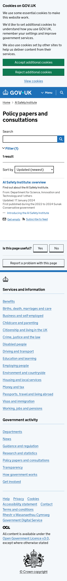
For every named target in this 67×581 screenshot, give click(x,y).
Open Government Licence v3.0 (26, 538)
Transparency (13, 467)
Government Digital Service (22, 520)
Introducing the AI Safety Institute (28, 213)
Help (6, 499)
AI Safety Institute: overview (24, 182)
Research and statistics (20, 453)
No (59, 248)
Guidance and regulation (20, 446)
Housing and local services (22, 380)
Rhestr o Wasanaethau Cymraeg (26, 515)
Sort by (8, 170)
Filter (11, 148)
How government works (20, 474)
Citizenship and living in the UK (25, 330)
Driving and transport (18, 351)
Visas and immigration (18, 401)
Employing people (16, 366)
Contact (47, 504)
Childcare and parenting (20, 323)
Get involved (12, 482)
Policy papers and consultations (26, 460)
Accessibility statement (20, 504)
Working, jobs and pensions (22, 408)
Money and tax (13, 387)
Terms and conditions (18, 509)
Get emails (13, 219)
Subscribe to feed (37, 219)
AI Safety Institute (26, 102)
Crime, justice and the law (21, 337)
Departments (12, 432)
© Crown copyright (34, 572)
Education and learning (19, 358)
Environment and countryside (24, 373)
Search (24, 131)
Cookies (33, 499)
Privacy (18, 499)
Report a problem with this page (33, 263)
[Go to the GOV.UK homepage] (17, 92)
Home (6, 102)
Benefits (9, 301)
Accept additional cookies (34, 62)
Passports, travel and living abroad (28, 394)
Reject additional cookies (33, 72)
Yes (43, 248)
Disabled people (15, 344)
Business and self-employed (23, 316)
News (7, 439)
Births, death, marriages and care (27, 308)
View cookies (33, 81)
